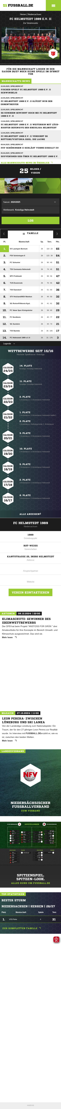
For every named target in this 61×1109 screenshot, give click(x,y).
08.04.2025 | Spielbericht (12, 144)
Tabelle (32, 233)
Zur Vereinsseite (30, 23)
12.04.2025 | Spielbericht (12, 133)
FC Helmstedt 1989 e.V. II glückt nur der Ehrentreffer (26, 102)
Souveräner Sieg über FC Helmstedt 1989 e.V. (29, 156)
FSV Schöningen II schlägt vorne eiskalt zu (30, 148)
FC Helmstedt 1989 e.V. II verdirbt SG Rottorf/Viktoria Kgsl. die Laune (24, 137)
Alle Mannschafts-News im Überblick (25, 163)
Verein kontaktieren (30, 592)
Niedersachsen (34, 14)
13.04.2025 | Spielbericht (12, 121)
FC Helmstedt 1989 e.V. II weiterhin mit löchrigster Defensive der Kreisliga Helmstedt (30, 126)
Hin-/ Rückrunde (57, 233)
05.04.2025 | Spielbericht (12, 153)
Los (30, 220)
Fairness (4, 233)
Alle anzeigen (29, 514)
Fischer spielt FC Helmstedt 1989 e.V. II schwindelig (26, 91)
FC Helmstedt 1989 (30, 523)
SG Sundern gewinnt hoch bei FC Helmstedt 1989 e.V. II (29, 114)
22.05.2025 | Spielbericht (12, 86)
